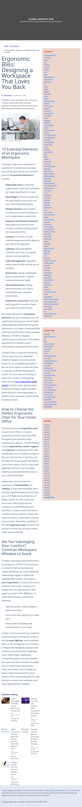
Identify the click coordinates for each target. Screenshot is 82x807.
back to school (48, 145)
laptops (46, 217)
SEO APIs (46, 103)
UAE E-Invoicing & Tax (50, 135)
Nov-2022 (47, 480)
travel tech (47, 282)
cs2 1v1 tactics (48, 382)
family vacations (48, 368)
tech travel (47, 258)
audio (45, 210)
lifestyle (46, 241)
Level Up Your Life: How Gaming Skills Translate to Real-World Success (35, 707)
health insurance (49, 346)
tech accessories (49, 113)
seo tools (46, 351)
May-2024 (47, 437)
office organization (49, 176)
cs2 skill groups (48, 394)
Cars (45, 84)
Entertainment (48, 79)
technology (47, 120)
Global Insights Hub (41, 19)
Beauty (46, 96)
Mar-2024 (47, 439)
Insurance (47, 67)
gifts (45, 154)
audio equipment (49, 125)
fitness (46, 157)
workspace (47, 200)
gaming (46, 128)
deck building (48, 399)
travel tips (47, 265)
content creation (48, 263)
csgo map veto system (50, 370)
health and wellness (49, 166)
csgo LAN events (48, 380)
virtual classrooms (49, 344)
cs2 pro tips (47, 358)
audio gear (47, 222)
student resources (49, 188)
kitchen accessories (49, 215)
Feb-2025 (46, 487)
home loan (47, 373)
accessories (47, 111)
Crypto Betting (48, 309)
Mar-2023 (47, 478)
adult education (48, 363)
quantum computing (49, 336)
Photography (47, 82)
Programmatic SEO (49, 101)
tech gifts (46, 132)
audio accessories (49, 248)
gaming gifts (47, 161)
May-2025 (47, 495)
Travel (46, 74)
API (45, 311)
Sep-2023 (47, 473)
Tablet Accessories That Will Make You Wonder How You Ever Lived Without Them (15, 739)
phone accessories (49, 130)
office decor (47, 169)
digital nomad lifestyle (50, 356)
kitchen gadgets (48, 227)
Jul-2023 (46, 471)
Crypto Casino (48, 306)
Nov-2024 (47, 434)
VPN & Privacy (48, 316)
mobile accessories (49, 183)
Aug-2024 (47, 427)
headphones (47, 275)
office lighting (48, 272)
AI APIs (46, 118)
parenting (47, 253)
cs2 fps (46, 353)
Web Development (49, 77)
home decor (47, 234)
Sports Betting (48, 297)
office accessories (49, 219)
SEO (45, 72)
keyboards (47, 270)
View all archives (49, 497)
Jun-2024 (46, 466)
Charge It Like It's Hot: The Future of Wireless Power (14, 768)
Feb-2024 (46, 456)
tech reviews (14, 46)
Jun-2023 (46, 451)
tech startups (48, 378)
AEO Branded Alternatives (51, 299)
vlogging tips (47, 195)
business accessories (50, 260)
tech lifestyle (47, 285)
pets (45, 341)
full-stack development (50, 385)
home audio (47, 164)
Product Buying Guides (50, 301)
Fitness (46, 87)
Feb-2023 (46, 468)
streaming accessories (50, 186)
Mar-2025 (47, 492)
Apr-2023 (46, 461)
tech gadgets (47, 116)
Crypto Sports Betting (50, 292)
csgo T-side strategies (50, 402)
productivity (47, 178)
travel (45, 193)
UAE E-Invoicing (48, 106)
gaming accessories (49, 231)
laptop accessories (49, 173)
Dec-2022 (47, 475)
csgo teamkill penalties (50, 404)
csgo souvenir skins (49, 375)
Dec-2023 (47, 446)
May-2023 (47, 483)
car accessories (48, 152)
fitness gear (47, 251)
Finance (46, 60)
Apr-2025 (46, 490)
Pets (45, 62)
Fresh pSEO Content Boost (51, 304)
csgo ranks (47, 365)
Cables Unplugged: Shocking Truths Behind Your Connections (15, 705)
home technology (49, 280)
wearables (47, 205)
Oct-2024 (46, 429)
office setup (47, 224)
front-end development (50, 361)
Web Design (47, 94)
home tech (47, 289)
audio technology (49, 142)
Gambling (47, 108)
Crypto (46, 294)
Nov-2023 (47, 454)
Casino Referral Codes (50, 314)
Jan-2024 (46, 444)
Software (46, 91)
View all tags (48, 407)
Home (6, 46)
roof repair (47, 334)
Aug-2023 (47, 425)
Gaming (46, 70)
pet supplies (47, 244)
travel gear (47, 198)
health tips (47, 149)
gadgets (46, 159)
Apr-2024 (46, 449)
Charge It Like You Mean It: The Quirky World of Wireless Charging (35, 736)
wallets (46, 287)
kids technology (48, 171)
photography (47, 236)
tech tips (46, 246)
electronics (47, 268)
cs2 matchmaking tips (50, 390)
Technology (47, 58)
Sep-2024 (47, 458)
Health (46, 89)
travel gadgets (48, 207)
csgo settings (48, 349)
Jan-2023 (46, 442)
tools (45, 256)
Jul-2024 (46, 463)
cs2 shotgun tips (48, 387)
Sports (46, 99)
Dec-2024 (47, 485)
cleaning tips (47, 239)
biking (46, 147)
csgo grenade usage (50, 397)
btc (45, 339)
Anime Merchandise (49, 137)
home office (47, 140)
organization (47, 277)
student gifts (47, 181)
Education (47, 65)
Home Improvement (50, 55)
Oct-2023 (46, 432)
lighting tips (47, 123)
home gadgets (48, 212)
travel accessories (49, 229)
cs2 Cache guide (48, 392)
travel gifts (47, 202)
